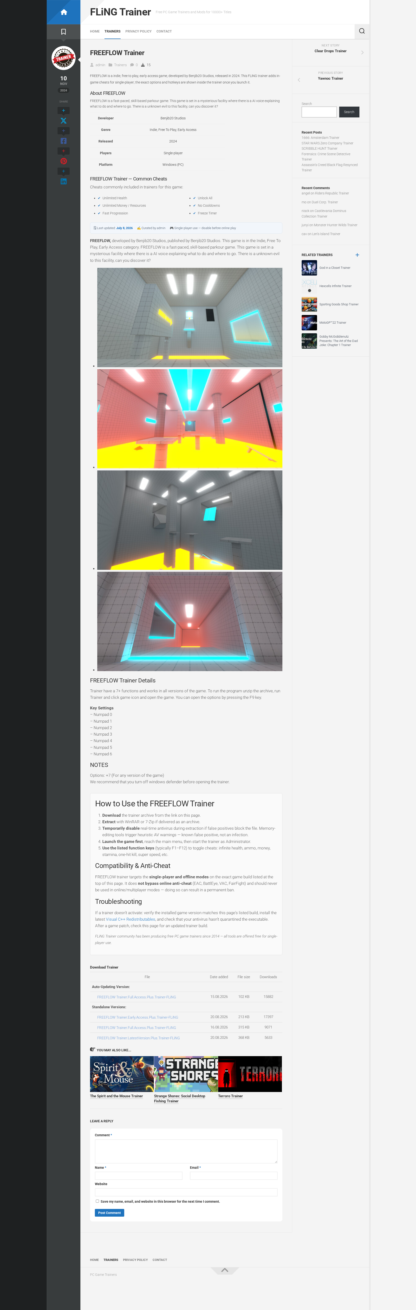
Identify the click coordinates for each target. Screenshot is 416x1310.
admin (100, 65)
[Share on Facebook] (64, 136)
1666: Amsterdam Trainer (320, 138)
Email (195, 1167)
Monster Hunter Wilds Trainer (336, 225)
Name (100, 1167)
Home (95, 31)
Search (307, 104)
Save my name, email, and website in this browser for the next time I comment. (160, 1201)
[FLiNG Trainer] (63, 12)
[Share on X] (64, 116)
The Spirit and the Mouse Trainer (116, 1096)
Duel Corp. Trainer (325, 202)
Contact (164, 31)
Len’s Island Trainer (326, 234)
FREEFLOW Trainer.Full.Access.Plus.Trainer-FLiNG (136, 997)
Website (101, 1184)
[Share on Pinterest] (64, 156)
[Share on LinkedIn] (64, 177)
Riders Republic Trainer (332, 193)
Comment (103, 1135)
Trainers (112, 31)
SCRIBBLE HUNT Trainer (320, 148)
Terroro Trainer (230, 1096)
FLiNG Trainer (120, 12)
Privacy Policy (138, 31)
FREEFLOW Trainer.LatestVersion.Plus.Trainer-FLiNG (138, 1038)
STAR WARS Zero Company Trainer (327, 143)
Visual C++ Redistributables (130, 919)
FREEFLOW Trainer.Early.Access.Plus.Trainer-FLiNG (137, 1017)
